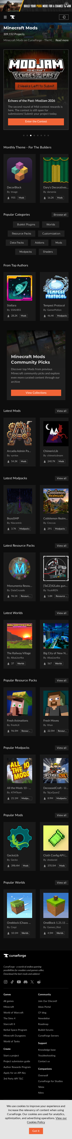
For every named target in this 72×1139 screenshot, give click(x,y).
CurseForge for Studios (50, 1081)
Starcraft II (9, 1024)
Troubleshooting (46, 1056)
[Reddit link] (39, 982)
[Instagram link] (5, 982)
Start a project (11, 1056)
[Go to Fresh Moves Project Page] (56, 711)
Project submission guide (16, 1061)
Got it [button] (35, 1131)
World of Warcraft (13, 1013)
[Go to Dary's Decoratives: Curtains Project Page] (56, 178)
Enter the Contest (36, 121)
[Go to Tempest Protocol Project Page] (56, 296)
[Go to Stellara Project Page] (19, 296)
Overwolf (43, 1075)
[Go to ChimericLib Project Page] (56, 442)
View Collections (36, 392)
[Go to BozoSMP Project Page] (19, 509)
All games (8, 1001)
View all (61, 411)
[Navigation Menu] (5, 17)
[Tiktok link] (12, 982)
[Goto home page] (12, 17)
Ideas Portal (44, 1007)
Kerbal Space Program (15, 1030)
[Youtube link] (19, 982)
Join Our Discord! (47, 1001)
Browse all (60, 214)
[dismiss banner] (66, 4)
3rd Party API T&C (13, 1079)
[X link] (32, 982)
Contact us (44, 1061)
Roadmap (43, 1024)
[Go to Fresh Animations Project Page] (19, 711)
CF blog (42, 1013)
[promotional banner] (36, 6)
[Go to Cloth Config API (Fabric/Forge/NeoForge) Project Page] (56, 846)
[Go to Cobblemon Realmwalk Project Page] (56, 509)
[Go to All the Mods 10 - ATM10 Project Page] (19, 779)
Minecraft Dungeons (14, 1036)
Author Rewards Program (17, 1067)
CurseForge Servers (48, 1036)
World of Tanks (11, 1041)
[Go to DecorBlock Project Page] (19, 178)
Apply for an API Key (14, 1073)
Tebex (41, 1087)
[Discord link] (25, 982)
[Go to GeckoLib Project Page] (19, 846)
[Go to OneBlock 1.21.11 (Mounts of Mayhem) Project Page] (56, 913)
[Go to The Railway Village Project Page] (19, 644)
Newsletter (44, 1018)
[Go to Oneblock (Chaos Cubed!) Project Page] (19, 913)
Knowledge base (47, 1050)
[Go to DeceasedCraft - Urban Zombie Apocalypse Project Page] (56, 779)
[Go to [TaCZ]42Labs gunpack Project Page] (56, 576)
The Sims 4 (9, 1018)
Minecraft (8, 1007)
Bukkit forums (45, 1030)
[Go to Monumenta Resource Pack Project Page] (19, 576)
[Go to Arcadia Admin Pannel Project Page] (19, 442)
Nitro (41, 1093)
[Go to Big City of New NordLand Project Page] (56, 644)
